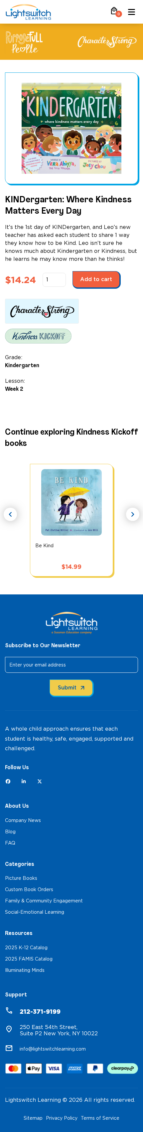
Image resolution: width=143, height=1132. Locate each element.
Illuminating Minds (25, 970)
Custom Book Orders (29, 889)
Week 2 (14, 388)
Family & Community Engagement (44, 900)
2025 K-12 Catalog (26, 947)
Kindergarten (22, 365)
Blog (10, 831)
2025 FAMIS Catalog (29, 959)
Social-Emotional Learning (34, 912)
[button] (114, 13)
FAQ (10, 843)
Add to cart (96, 279)
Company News (23, 820)
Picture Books (21, 878)
